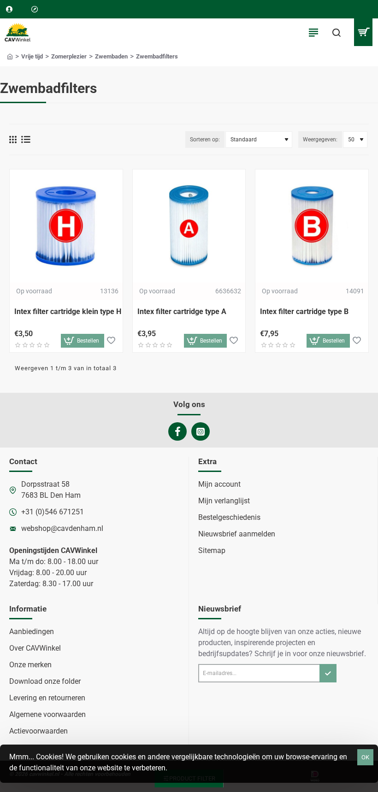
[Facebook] (177, 431)
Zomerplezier (69, 56)
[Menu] (313, 32)
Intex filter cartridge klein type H (67, 311)
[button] (82, 341)
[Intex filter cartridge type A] (189, 225)
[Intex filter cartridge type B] (311, 225)
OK (365, 757)
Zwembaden (111, 56)
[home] (10, 56)
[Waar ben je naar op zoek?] (336, 32)
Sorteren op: (205, 139)
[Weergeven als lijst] (25, 139)
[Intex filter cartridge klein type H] (66, 225)
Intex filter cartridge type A (181, 311)
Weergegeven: (320, 139)
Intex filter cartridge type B (304, 311)
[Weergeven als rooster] (13, 139)
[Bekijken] (363, 32)
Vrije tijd (32, 56)
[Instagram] (200, 431)
